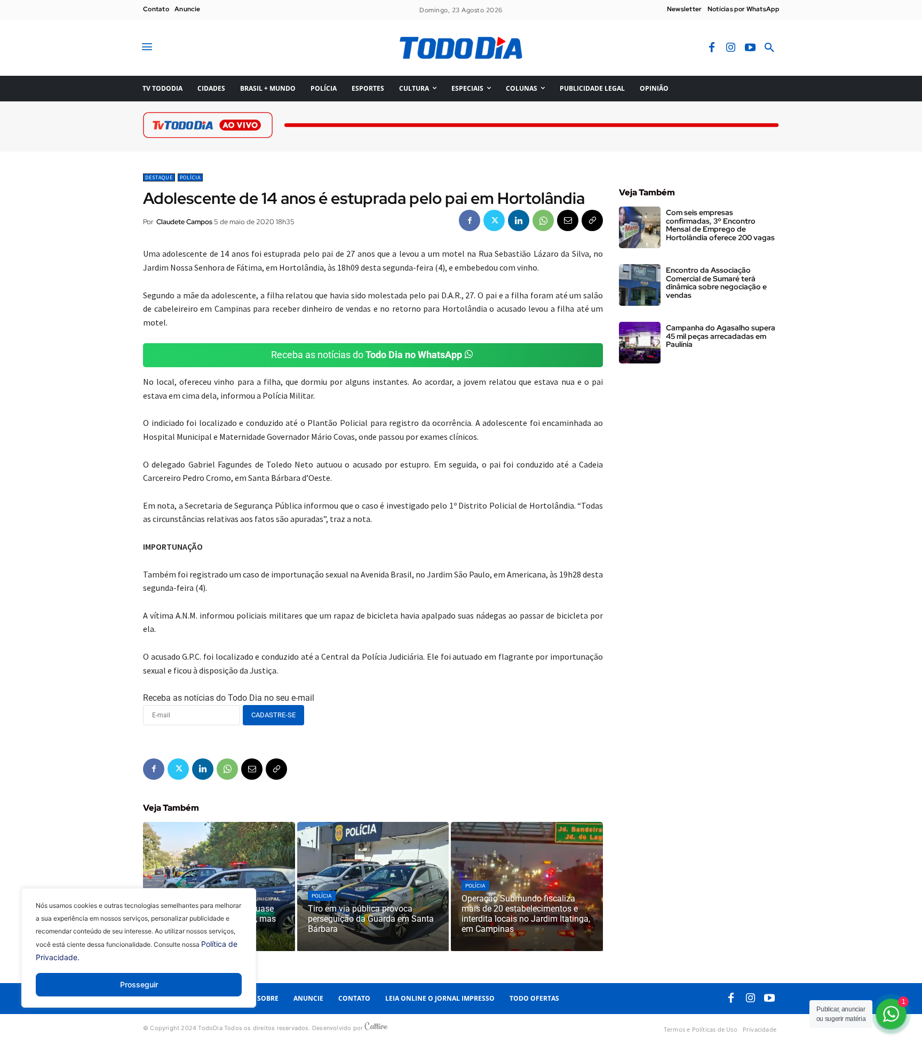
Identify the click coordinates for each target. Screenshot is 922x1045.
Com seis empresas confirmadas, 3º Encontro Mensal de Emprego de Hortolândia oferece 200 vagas (720, 225)
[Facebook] (711, 48)
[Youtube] (750, 48)
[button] (769, 48)
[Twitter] (494, 220)
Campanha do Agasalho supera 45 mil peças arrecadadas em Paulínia (720, 336)
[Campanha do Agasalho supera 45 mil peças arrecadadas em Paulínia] (640, 342)
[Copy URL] (592, 220)
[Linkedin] (518, 220)
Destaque (159, 177)
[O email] (567, 220)
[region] (138, 956)
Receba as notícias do (366, 354)
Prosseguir (139, 984)
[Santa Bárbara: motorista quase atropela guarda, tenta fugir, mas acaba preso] (219, 886)
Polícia (190, 177)
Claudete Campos (184, 221)
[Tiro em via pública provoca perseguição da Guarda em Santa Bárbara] (373, 886)
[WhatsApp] (543, 220)
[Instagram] (731, 48)
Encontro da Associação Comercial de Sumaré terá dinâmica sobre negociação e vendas (716, 282)
